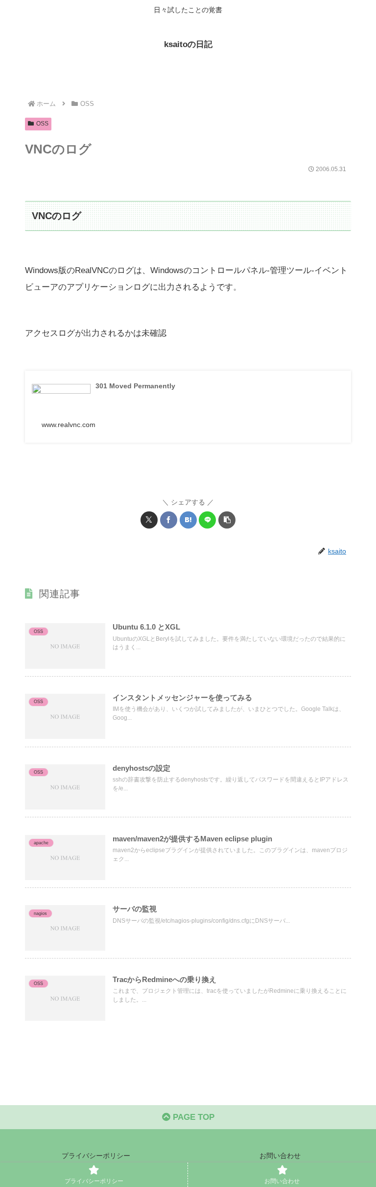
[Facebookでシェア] (168, 520)
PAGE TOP (192, 1117)
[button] (226, 520)
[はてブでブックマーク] (188, 520)
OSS (42, 123)
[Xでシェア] (149, 520)
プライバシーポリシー (96, 1156)
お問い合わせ (280, 1156)
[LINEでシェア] (207, 520)
